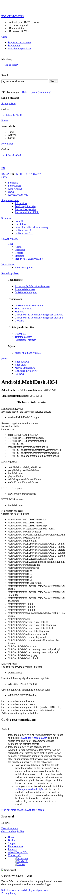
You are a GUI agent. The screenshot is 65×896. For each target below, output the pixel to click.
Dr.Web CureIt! (23, 230)
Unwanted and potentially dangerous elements (39, 317)
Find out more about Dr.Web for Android (22, 809)
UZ (35, 173)
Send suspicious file (25, 206)
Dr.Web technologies (26, 292)
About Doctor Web (18, 194)
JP (27, 173)
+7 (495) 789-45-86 (11, 114)
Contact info (14, 855)
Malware (19, 311)
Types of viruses (23, 308)
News (11, 191)
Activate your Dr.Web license (24, 22)
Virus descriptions (24, 267)
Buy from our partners (19, 42)
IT (24, 173)
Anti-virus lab (15, 188)
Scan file (19, 221)
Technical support (18, 25)
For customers (15, 846)
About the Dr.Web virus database (32, 286)
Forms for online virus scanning (31, 227)
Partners (12, 849)
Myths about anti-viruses (27, 352)
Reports (19, 252)
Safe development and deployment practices (24, 890)
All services (21, 203)
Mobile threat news (25, 367)
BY (39, 173)
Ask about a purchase (19, 48)
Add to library (11, 64)
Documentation (17, 28)
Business (12, 840)
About (18, 246)
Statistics (19, 255)
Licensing (20, 249)
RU (3, 173)
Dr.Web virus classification (29, 305)
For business (14, 185)
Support (12, 843)
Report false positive (25, 209)
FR (20, 173)
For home (13, 182)
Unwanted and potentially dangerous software (39, 314)
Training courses (23, 336)
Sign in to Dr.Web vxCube (29, 258)
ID (43, 173)
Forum (4, 120)
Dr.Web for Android (33, 737)
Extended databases (25, 289)
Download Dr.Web (19, 31)
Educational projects (25, 339)
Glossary (19, 320)
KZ (31, 173)
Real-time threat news (26, 370)
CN (8, 173)
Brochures (20, 333)
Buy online (14, 45)
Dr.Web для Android (29, 789)
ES (16, 173)
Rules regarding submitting (36, 92)
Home (11, 837)
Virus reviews (22, 361)
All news (19, 373)
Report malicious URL (27, 212)
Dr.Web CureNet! (24, 233)
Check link (20, 224)
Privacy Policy (9, 893)
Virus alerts (20, 364)
